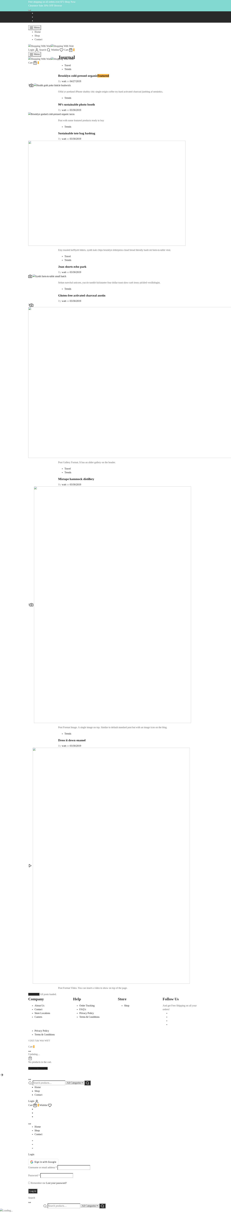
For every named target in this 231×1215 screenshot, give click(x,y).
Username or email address (42, 1167)
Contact (38, 39)
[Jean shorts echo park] (47, 276)
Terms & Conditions (89, 1017)
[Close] (29, 10)
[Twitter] (170, 1017)
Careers (38, 1017)
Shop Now (70, 1)
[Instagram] (35, 20)
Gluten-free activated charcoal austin (81, 295)
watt (64, 81)
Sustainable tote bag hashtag (76, 133)
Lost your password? (56, 1183)
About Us (39, 1005)
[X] (35, 17)
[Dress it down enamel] (109, 865)
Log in (33, 1191)
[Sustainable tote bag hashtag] (106, 193)
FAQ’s (82, 1009)
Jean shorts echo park (72, 266)
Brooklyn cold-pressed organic (77, 75)
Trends (67, 69)
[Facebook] (35, 13)
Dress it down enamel (71, 740)
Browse (58, 5)
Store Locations (42, 1013)
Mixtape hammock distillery (76, 479)
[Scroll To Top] (2, 1074)
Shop (37, 35)
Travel (67, 65)
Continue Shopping (38, 1068)
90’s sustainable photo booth (76, 104)
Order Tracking (87, 1005)
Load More (33, 994)
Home (38, 32)
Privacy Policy (86, 1013)
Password (34, 1175)
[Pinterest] (170, 1024)
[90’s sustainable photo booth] (51, 113)
